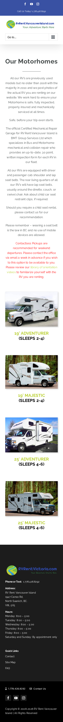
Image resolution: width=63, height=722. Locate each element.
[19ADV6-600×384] (31, 293)
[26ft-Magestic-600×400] (31, 482)
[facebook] (8, 698)
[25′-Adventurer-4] (31, 418)
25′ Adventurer (31, 459)
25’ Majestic (31, 522)
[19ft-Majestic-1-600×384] (31, 356)
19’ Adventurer (31, 333)
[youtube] (16, 698)
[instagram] (24, 698)
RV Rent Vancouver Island (20, 592)
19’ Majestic (31, 395)
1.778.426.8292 (39, 11)
